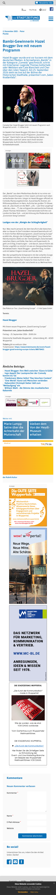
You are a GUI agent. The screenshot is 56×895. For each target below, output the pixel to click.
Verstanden (23, 892)
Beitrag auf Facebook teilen (9, 862)
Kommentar (12, 792)
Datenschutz (36, 881)
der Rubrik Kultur (10, 477)
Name (10, 815)
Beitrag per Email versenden (15, 862)
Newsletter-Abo (46, 3)
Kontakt (13, 881)
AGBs (23, 881)
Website (10, 828)
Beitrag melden (21, 862)
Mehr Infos (34, 892)
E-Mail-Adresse (14, 822)
